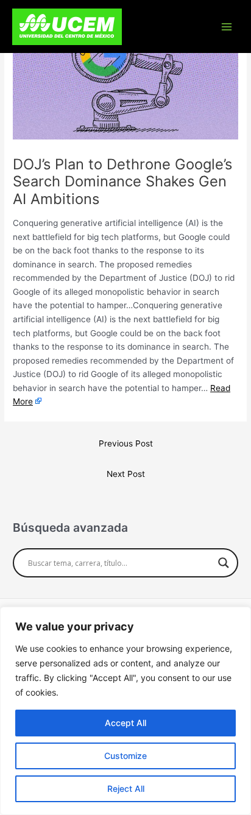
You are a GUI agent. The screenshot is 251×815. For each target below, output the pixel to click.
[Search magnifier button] (223, 562)
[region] (125, 711)
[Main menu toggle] (226, 26)
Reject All (125, 788)
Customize (125, 755)
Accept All (125, 723)
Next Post (126, 474)
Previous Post (126, 443)
